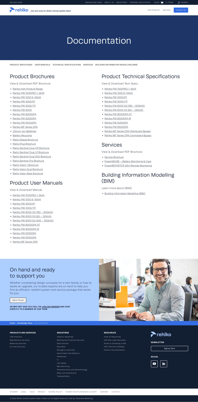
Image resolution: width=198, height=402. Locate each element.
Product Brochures (21, 65)
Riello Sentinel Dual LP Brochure (31, 152)
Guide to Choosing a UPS (115, 343)
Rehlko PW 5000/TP (24, 106)
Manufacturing (63, 366)
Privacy (41, 392)
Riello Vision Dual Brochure (28, 169)
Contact (115, 392)
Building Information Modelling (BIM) (116, 65)
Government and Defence (68, 353)
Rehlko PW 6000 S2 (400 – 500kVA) (33, 220)
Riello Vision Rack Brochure (28, 173)
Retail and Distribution (67, 373)
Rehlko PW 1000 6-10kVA (27, 97)
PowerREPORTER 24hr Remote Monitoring (128, 165)
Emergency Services (66, 350)
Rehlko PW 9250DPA (24, 118)
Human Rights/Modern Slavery (81, 392)
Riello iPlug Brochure (24, 144)
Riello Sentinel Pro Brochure (28, 161)
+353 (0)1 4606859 (51, 307)
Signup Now (169, 348)
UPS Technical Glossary (114, 347)
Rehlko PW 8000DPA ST (26, 225)
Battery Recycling (22, 135)
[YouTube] (154, 364)
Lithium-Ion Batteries (24, 131)
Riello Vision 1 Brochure (25, 165)
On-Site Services (17, 347)
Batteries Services (18, 343)
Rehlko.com (16, 2)
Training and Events (140, 2)
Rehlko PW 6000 (22, 110)
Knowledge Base (93, 2)
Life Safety (62, 363)
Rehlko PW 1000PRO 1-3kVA (28, 93)
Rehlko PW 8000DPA (24, 114)
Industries (121, 2)
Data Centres (63, 343)
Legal (23, 392)
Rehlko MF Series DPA (25, 127)
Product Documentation (114, 350)
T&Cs (32, 392)
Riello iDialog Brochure (25, 140)
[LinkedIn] (163, 364)
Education (61, 347)
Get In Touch (18, 300)
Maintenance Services (19, 340)
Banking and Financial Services (70, 340)
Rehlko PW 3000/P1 (24, 101)
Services (166, 10)
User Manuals (42, 65)
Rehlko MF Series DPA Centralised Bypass (127, 135)
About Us (109, 2)
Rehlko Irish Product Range (28, 89)
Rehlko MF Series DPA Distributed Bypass (127, 131)
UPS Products (153, 10)
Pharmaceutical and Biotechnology (72, 370)
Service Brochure (114, 157)
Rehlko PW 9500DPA (24, 123)
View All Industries (65, 337)
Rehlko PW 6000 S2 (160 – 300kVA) (33, 212)
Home (12, 323)
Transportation (63, 376)
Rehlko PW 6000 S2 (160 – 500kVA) (124, 106)
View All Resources (112, 337)
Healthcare (62, 356)
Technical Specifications (67, 65)
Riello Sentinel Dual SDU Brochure (32, 156)
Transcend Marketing (84, 398)
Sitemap (14, 392)
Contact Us (181, 10)
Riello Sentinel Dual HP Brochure (31, 148)
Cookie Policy (55, 392)
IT (58, 360)
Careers (104, 392)
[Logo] (19, 10)
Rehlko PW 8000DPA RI (26, 229)
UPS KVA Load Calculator (115, 340)
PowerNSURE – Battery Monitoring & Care (127, 161)
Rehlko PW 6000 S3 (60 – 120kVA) (32, 216)
